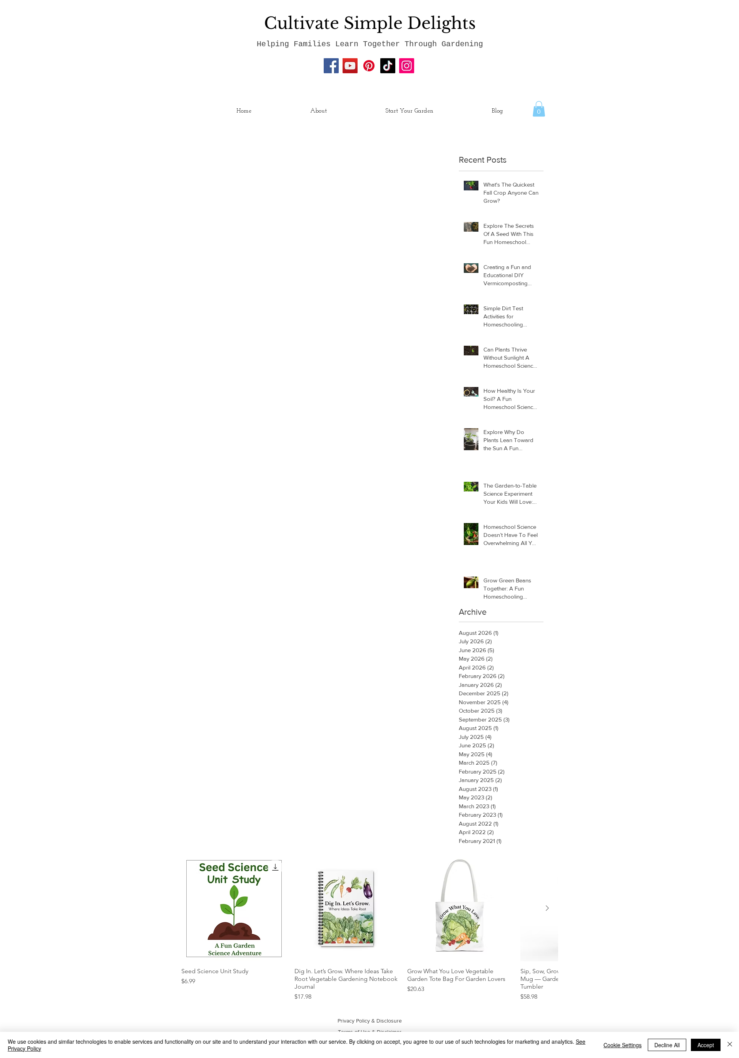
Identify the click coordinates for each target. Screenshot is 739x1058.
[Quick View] (234, 908)
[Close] (729, 1045)
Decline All (667, 1045)
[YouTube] (350, 65)
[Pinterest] (368, 65)
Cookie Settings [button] (623, 1045)
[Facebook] (331, 65)
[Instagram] (406, 65)
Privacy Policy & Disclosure (370, 1021)
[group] (369, 928)
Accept (705, 1045)
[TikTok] (387, 65)
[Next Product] (547, 908)
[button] (538, 109)
